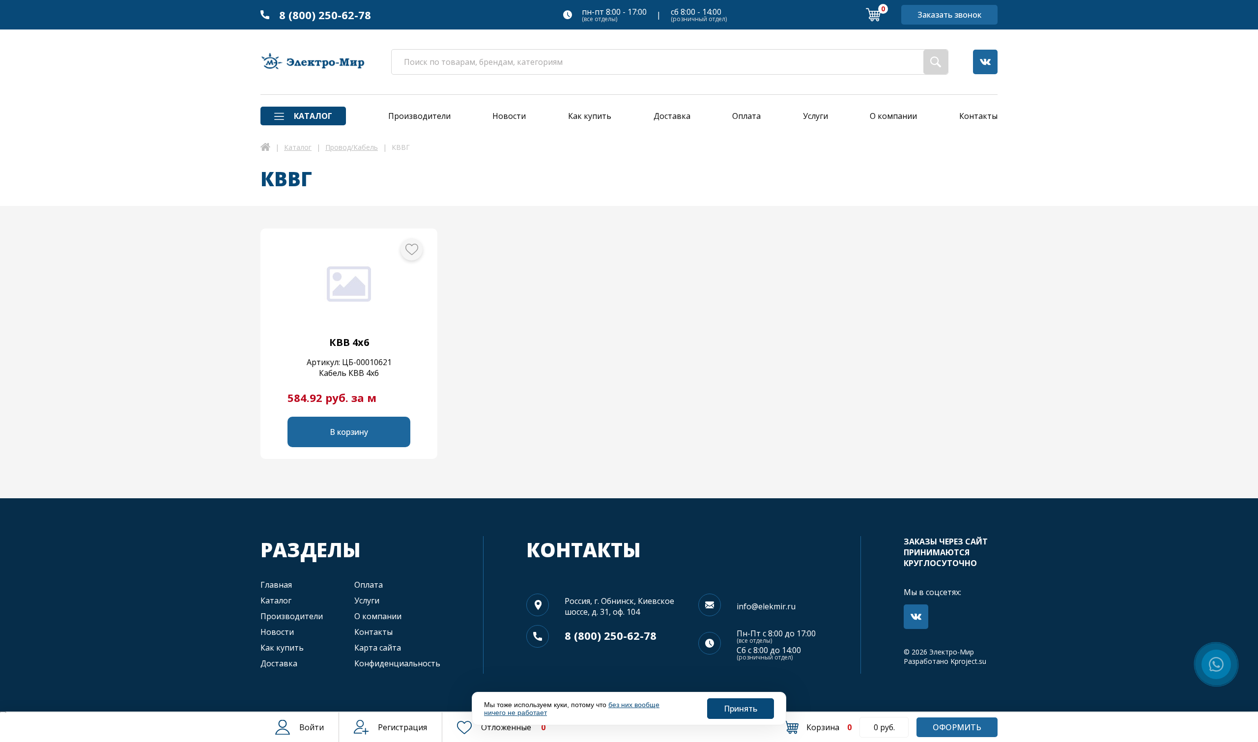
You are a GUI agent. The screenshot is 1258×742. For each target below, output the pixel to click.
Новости (277, 632)
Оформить (957, 727)
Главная (276, 584)
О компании (377, 616)
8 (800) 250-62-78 (325, 14)
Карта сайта (377, 647)
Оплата (368, 584)
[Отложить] (411, 249)
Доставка (278, 663)
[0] (873, 14)
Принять (740, 708)
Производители (291, 616)
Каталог (275, 600)
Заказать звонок (949, 14)
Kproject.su (968, 661)
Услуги (366, 600)
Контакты (373, 632)
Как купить (282, 647)
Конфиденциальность (397, 663)
